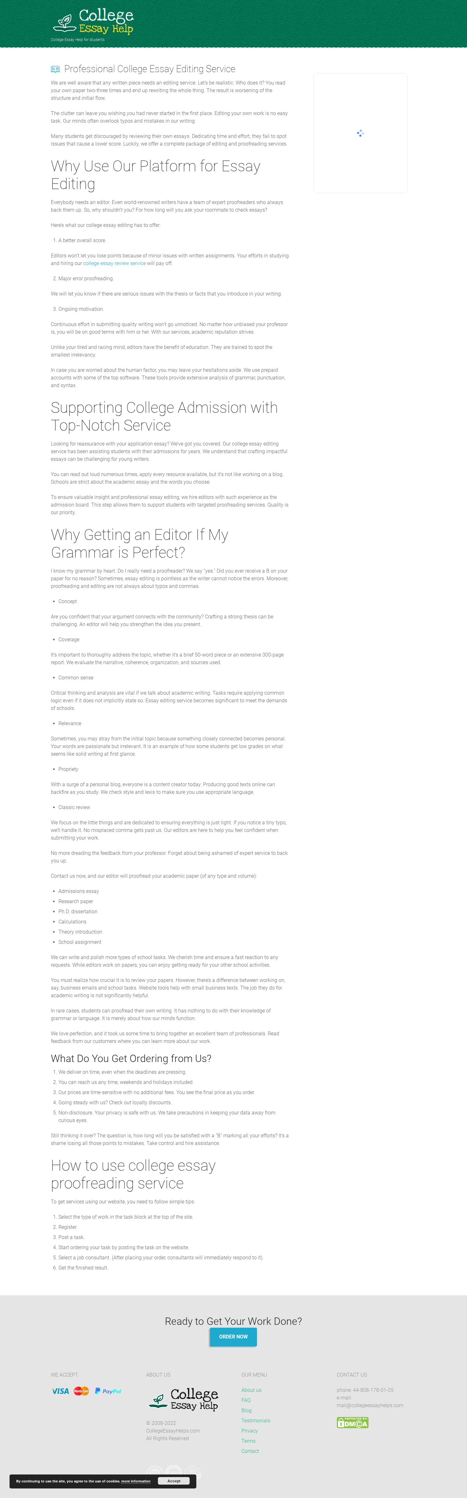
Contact (250, 1451)
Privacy (249, 1431)
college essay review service (114, 263)
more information (136, 1481)
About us (251, 1390)
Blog (246, 1410)
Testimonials (255, 1421)
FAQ (246, 1400)
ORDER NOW (233, 1337)
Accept (173, 1481)
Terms (248, 1441)
